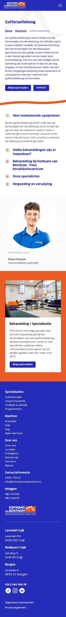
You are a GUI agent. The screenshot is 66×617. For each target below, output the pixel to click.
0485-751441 (13, 478)
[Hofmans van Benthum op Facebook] (8, 591)
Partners (10, 461)
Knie (7, 425)
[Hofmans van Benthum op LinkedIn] (22, 591)
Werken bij (11, 457)
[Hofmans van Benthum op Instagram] (15, 591)
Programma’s (13, 409)
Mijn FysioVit (12, 498)
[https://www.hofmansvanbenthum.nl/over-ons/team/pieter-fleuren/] (33, 223)
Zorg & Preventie (15, 401)
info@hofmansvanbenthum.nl (23, 482)
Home (8, 31)
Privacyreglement (15, 607)
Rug (7, 429)
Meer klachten (14, 433)
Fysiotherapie (13, 397)
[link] (33, 129)
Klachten (20, 31)
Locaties (10, 449)
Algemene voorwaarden (19, 602)
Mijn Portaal (12, 494)
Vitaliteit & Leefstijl (16, 405)
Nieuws (9, 465)
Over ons (10, 445)
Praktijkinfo (11, 453)
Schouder (11, 421)
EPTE (13, 356)
